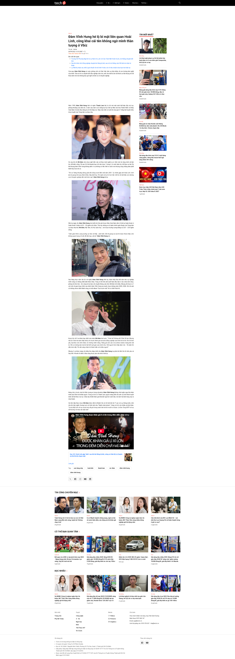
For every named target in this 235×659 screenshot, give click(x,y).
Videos (112, 616)
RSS (77, 625)
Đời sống (141, 56)
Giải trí (70, 33)
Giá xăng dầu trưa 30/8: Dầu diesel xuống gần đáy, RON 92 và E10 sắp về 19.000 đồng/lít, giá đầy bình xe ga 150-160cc (165, 598)
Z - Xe (107, 3)
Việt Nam (141, 185)
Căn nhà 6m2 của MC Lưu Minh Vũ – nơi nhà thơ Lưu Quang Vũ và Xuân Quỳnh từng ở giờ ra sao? (165, 520)
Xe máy (141, 121)
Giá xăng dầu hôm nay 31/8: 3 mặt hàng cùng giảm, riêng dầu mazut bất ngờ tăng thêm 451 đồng (152, 158)
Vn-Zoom (79, 631)
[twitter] (70, 479)
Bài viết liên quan (73, 57)
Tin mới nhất (146, 34)
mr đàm (112, 468)
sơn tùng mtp (78, 468)
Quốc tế (57, 554)
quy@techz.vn (137, 621)
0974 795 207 (145, 623)
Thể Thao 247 (80, 628)
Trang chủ (58, 616)
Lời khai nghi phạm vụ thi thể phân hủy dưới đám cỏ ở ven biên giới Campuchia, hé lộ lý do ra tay (152, 60)
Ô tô (120, 554)
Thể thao (143, 3)
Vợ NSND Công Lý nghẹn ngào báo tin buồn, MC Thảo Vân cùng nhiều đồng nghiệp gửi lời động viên (131, 520)
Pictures (113, 619)
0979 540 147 (140, 618)
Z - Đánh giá (116, 3)
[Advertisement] (101, 91)
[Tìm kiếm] (178, 3)
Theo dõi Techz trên (74, 53)
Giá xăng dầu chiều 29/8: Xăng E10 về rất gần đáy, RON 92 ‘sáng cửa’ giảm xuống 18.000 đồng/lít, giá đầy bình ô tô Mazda (165, 559)
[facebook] (75, 479)
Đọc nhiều (60, 571)
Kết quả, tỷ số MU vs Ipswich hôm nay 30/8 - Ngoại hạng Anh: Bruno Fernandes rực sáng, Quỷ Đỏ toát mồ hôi (69, 559)
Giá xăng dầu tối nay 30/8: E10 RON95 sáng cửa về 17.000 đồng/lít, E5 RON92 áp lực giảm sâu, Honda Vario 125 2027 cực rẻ (101, 598)
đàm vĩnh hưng (125, 468)
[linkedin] (90, 479)
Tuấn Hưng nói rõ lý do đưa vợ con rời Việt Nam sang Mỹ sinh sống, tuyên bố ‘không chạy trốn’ (69, 520)
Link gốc (71, 463)
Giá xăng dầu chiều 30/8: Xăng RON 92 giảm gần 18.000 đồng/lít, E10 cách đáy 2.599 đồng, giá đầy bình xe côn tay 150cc (101, 559)
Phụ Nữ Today (59, 619)
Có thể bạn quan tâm (67, 531)
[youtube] (85, 479)
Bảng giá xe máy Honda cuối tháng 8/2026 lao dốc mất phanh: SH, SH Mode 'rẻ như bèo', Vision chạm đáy (152, 126)
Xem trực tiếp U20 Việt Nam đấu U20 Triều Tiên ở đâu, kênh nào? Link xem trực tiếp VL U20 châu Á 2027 (152, 189)
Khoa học (135, 3)
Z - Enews (126, 3)
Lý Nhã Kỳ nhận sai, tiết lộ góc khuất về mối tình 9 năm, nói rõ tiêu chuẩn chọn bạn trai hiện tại (100, 68)
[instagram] (80, 479)
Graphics (113, 622)
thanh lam (101, 468)
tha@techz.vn (155, 623)
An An (75, 49)
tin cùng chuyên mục (67, 492)
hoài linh (90, 468)
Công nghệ (99, 3)
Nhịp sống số (142, 87)
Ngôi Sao (79, 622)
